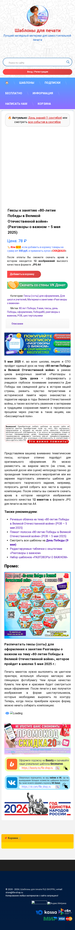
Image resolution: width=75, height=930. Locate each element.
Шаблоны (26, 82)
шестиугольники (33, 315)
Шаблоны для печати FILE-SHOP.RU (38, 889)
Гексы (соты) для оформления (41, 295)
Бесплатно (13, 93)
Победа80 (39, 312)
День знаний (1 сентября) (45, 117)
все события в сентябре (44, 122)
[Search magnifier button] (68, 62)
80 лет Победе (27, 308)
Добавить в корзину (22, 274)
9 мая (40, 308)
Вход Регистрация (37, 72)
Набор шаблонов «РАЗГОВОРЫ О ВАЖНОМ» (39, 557)
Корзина (44, 103)
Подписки (52, 82)
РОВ (19, 315)
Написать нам (16, 103)
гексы (47, 308)
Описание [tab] (17, 323)
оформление (24, 312)
